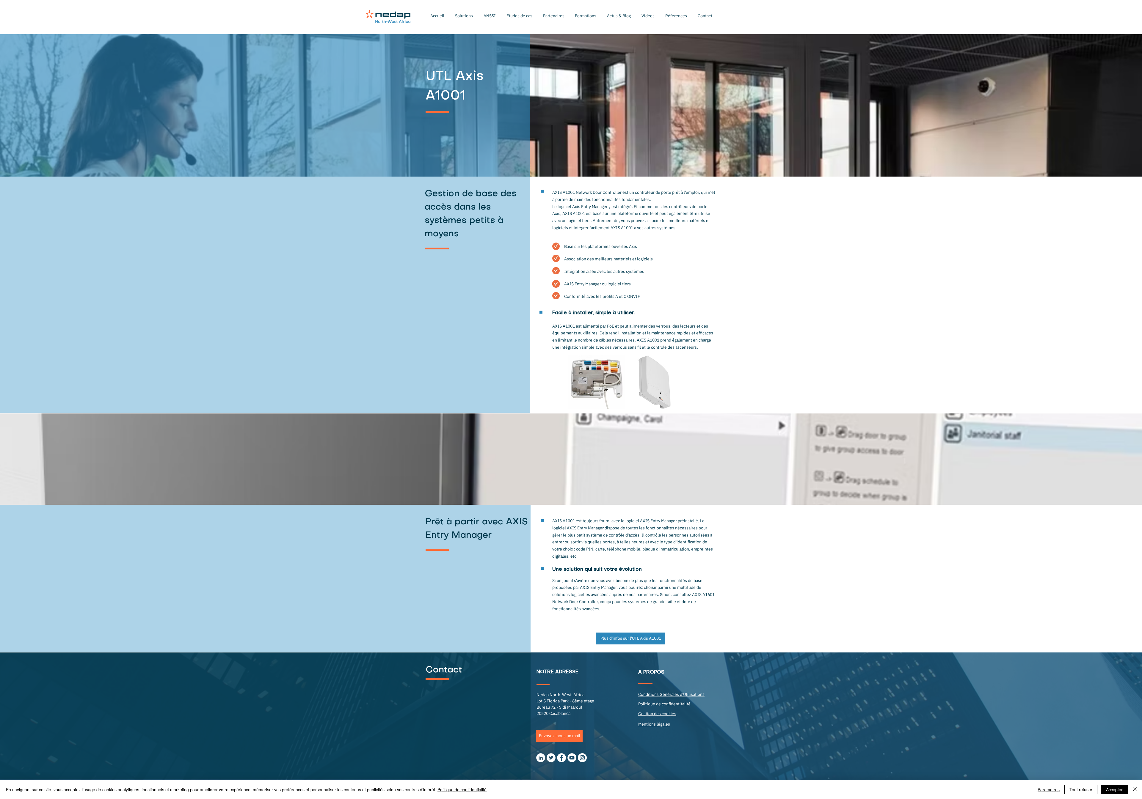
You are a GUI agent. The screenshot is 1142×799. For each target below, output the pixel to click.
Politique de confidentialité (462, 789)
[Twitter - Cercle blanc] (551, 757)
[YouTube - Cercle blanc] (571, 757)
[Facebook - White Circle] (561, 757)
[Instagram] (582, 757)
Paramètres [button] (1049, 789)
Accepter (1114, 789)
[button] (464, 15)
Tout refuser (1080, 789)
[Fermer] (1134, 789)
